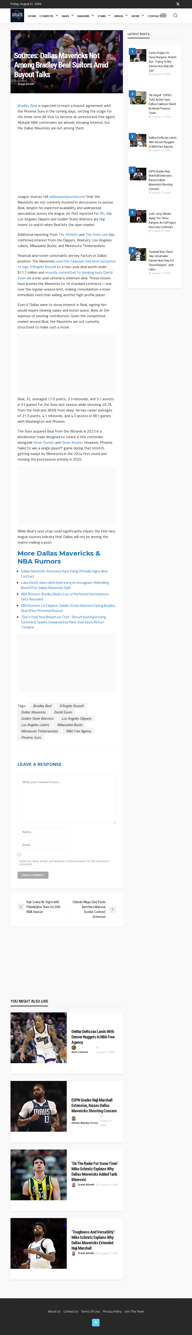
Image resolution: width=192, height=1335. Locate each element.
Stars (102, 16)
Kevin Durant (43, 442)
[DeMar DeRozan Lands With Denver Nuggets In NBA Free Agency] (39, 1037)
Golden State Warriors (37, 718)
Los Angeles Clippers (76, 718)
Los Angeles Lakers (35, 725)
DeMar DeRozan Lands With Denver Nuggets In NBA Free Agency (92, 1037)
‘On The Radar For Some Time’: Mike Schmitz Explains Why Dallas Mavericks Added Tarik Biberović (94, 1171)
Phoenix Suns (31, 737)
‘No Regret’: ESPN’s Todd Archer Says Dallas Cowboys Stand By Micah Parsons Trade (162, 104)
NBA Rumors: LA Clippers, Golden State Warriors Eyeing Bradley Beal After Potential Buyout (68, 608)
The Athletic (68, 234)
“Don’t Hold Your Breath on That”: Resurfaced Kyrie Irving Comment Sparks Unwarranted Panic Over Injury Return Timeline (63, 622)
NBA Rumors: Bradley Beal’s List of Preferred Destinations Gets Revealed (65, 596)
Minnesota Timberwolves (39, 731)
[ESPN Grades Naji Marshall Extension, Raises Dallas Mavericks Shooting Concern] (39, 1106)
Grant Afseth (26, 84)
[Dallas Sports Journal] (17, 15)
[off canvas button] (163, 15)
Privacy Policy (112, 1311)
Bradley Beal (27, 105)
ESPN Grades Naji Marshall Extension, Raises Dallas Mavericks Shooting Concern (94, 1105)
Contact (154, 16)
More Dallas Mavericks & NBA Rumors (59, 557)
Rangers (83, 16)
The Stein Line (96, 234)
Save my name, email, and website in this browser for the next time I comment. (64, 863)
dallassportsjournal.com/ (67, 196)
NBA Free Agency (78, 731)
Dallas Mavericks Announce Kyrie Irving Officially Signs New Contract (64, 573)
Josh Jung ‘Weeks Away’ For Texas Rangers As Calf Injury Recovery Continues (162, 220)
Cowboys (46, 16)
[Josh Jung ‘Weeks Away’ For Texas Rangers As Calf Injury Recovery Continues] (138, 218)
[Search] (175, 15)
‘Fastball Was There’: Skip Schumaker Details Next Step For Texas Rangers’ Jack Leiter (161, 260)
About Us (54, 1311)
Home (32, 16)
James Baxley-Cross (84, 1122)
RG (102, 213)
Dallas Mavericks (33, 712)
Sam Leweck (79, 1052)
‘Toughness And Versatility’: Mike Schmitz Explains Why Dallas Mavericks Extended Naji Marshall (93, 1240)
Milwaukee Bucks (69, 725)
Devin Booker (72, 442)
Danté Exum (63, 712)
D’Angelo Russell (71, 706)
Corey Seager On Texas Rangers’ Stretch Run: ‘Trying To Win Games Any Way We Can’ (162, 61)
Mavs (65, 16)
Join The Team (134, 1311)
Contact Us (70, 1311)
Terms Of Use (90, 1311)
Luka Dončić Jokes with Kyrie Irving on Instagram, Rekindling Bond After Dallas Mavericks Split (65, 585)
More (135, 16)
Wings (118, 16)
